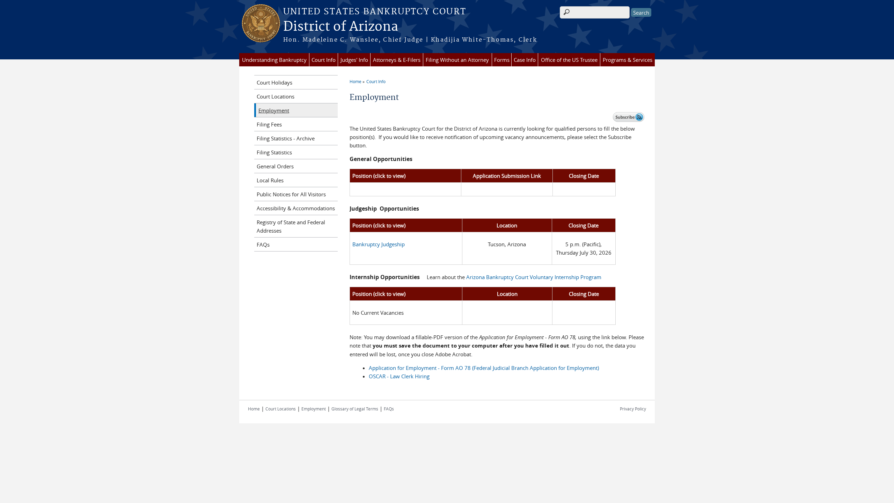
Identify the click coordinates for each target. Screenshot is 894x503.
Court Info (324, 59)
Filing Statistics (274, 152)
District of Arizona (340, 27)
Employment (273, 110)
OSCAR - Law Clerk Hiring (399, 376)
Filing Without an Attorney (457, 59)
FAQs (263, 244)
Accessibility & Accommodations (296, 208)
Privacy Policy (633, 408)
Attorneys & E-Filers (396, 59)
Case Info (525, 59)
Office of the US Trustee (569, 59)
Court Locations (275, 96)
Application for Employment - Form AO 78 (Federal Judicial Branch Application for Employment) (484, 367)
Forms (502, 59)
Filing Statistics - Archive (286, 138)
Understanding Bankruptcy (274, 59)
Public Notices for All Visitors (291, 194)
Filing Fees (269, 124)
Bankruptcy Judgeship (378, 244)
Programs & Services (627, 59)
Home (355, 81)
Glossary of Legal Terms (354, 408)
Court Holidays (274, 82)
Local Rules (270, 180)
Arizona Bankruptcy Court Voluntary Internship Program (533, 277)
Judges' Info (354, 59)
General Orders (275, 166)
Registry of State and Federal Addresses (291, 226)
